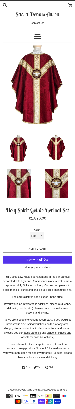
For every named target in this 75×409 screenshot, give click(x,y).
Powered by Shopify (57, 390)
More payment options (37, 267)
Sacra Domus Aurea (37, 14)
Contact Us (37, 22)
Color (37, 230)
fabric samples (32, 332)
